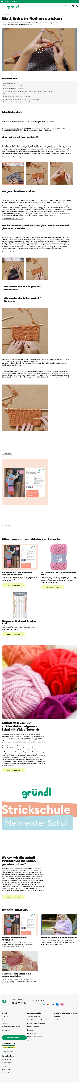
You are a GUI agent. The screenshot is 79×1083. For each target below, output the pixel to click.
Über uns (5, 1016)
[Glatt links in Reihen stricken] (39, 49)
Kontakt (30, 1030)
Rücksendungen (33, 1027)
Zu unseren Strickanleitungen (12, 157)
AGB (29, 1040)
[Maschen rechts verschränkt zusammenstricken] (20, 967)
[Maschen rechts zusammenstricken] (59, 931)
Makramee (6, 1069)
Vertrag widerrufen (14, 1038)
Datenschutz (32, 1033)
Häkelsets (57, 1016)
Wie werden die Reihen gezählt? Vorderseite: (17, 94)
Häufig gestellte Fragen (36, 1023)
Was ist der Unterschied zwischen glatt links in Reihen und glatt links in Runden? (28, 91)
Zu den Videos (7, 453)
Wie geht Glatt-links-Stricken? (13, 88)
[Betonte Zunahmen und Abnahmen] (20, 931)
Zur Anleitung (6, 526)
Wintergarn (6, 1066)
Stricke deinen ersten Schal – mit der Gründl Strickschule (21, 99)
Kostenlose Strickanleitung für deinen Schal (17, 102)
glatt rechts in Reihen (14, 128)
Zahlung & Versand (34, 1016)
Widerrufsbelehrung (34, 1037)
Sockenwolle (6, 1059)
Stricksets (57, 1020)
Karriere (4, 1020)
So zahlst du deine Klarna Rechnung (40, 1020)
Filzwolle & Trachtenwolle (11, 1073)
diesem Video (21, 247)
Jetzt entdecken (13, 585)
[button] (2, 6)
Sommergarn (6, 1063)
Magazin (5, 1023)
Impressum (6, 1030)
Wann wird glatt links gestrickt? (13, 86)
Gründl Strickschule (9, 83)
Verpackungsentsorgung (11, 1027)
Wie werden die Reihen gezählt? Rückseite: (17, 96)
